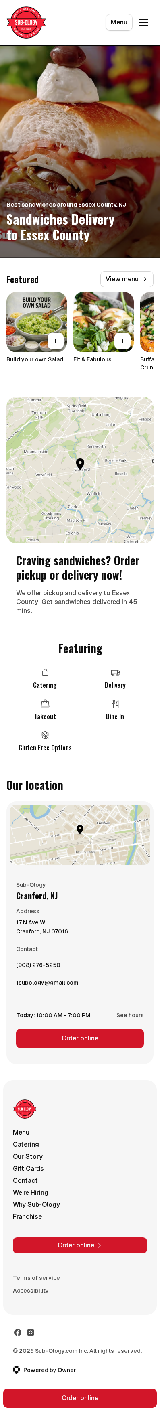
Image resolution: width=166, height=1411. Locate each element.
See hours (130, 1015)
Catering (26, 1144)
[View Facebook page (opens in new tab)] (18, 1332)
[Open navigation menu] (143, 22)
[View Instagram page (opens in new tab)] (30, 1332)
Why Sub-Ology (36, 1204)
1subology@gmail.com (47, 984)
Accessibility (31, 1290)
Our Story (28, 1156)
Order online (80, 1038)
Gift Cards (28, 1168)
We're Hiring (30, 1192)
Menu (119, 22)
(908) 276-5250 (38, 967)
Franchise (27, 1216)
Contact (25, 1180)
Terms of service (36, 1277)
